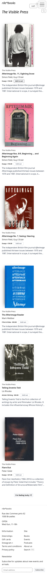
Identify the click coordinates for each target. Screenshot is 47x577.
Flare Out (6, 467)
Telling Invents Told (11, 387)
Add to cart (19, 81)
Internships (7, 536)
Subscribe (39, 570)
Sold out (19, 164)
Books (27, 536)
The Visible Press (9, 70)
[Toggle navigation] (42, 4)
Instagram (6, 542)
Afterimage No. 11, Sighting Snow (18, 73)
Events (27, 539)
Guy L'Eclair (18, 77)
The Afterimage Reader (13, 314)
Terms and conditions (12, 546)
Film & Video (6, 322)
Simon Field (7, 77)
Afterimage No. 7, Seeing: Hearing (18, 236)
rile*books (8, 3)
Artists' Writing (7, 395)
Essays (4, 81)
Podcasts (28, 542)
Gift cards (6, 539)
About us (28, 546)
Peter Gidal (7, 471)
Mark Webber (8, 318)
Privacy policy (8, 549)
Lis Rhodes (7, 391)
